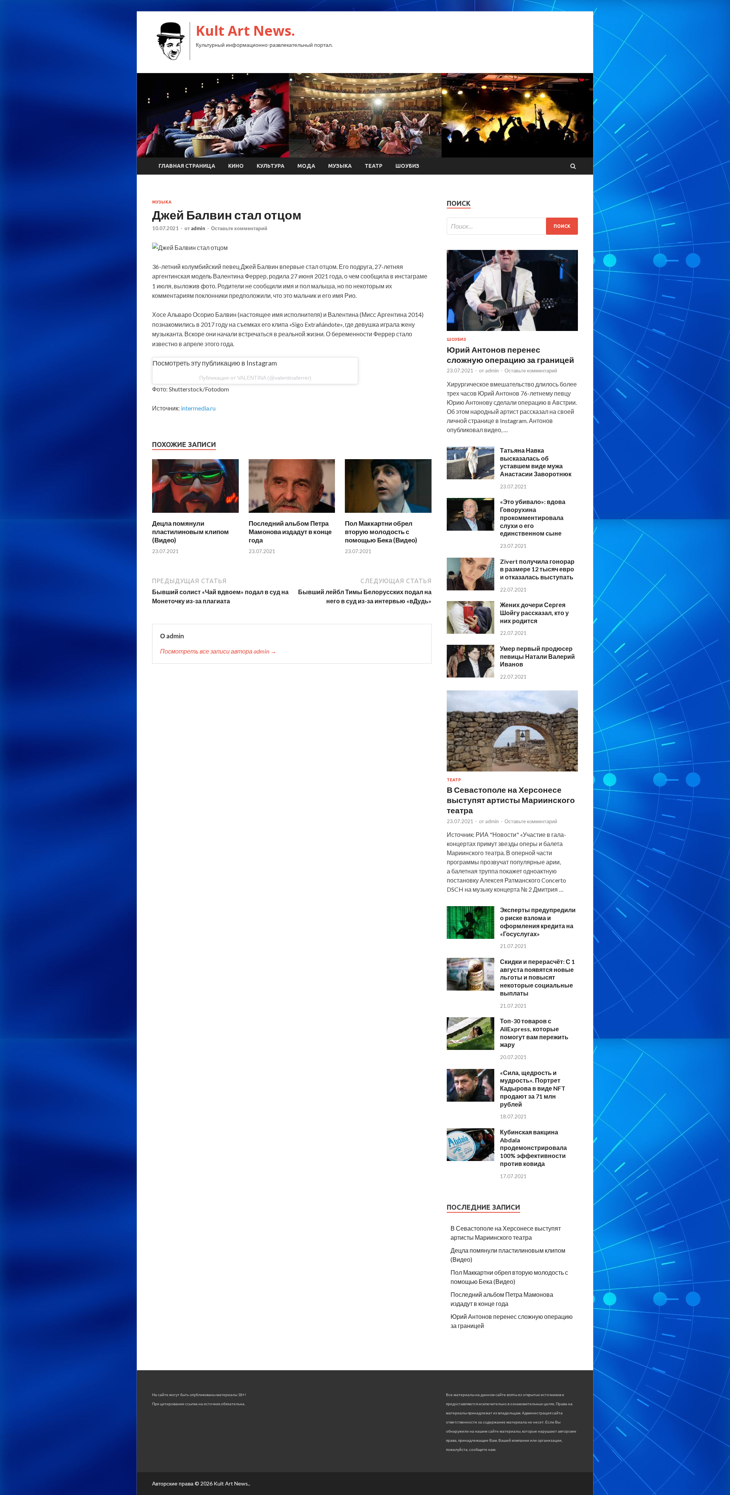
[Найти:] (512, 226)
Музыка (340, 166)
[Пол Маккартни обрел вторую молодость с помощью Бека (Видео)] (388, 514)
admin (198, 228)
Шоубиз (407, 166)
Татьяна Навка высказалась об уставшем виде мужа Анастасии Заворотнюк (535, 462)
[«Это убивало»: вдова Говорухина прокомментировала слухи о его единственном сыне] (470, 528)
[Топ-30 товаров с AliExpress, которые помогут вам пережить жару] (470, 1047)
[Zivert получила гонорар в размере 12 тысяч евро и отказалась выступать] (470, 588)
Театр (373, 166)
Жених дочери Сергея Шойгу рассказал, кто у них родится (534, 612)
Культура (270, 166)
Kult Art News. (245, 30)
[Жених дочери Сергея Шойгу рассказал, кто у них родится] (470, 631)
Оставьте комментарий (239, 228)
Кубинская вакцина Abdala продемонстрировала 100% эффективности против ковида (533, 1147)
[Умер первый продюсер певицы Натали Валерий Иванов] (470, 675)
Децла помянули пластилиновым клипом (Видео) (190, 531)
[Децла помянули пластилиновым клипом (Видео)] (195, 514)
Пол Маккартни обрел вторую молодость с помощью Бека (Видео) (381, 531)
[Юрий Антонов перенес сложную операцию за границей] (512, 332)
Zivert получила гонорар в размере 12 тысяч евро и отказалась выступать (537, 569)
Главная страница (187, 166)
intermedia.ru (198, 408)
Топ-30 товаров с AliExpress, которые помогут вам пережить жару (534, 1032)
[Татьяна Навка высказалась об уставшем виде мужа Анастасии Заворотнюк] (470, 476)
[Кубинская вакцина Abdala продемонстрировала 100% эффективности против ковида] (470, 1158)
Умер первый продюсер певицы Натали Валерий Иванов (537, 656)
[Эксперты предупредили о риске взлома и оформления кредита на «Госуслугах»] (470, 936)
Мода (306, 166)
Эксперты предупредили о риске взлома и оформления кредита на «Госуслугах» (538, 921)
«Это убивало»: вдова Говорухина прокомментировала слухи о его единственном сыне (532, 517)
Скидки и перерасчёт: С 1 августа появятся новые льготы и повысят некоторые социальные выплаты (537, 977)
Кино (236, 166)
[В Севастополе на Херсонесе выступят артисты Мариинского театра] (512, 772)
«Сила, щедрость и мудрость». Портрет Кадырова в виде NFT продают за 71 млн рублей (532, 1088)
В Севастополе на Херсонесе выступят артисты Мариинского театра (511, 800)
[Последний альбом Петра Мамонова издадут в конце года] (292, 514)
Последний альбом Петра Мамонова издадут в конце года (290, 531)
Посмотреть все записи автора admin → (218, 651)
